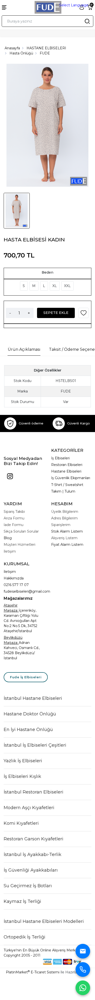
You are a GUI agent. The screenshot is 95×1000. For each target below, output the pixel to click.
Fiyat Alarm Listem (67, 544)
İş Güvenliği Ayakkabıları (31, 870)
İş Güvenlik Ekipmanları (70, 478)
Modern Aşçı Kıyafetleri (29, 807)
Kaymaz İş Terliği (22, 901)
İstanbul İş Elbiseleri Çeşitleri (35, 745)
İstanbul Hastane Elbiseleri (33, 698)
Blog (8, 538)
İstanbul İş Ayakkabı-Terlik (32, 854)
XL (54, 286)
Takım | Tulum (63, 491)
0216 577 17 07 (16, 585)
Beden (47, 272)
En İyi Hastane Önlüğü (28, 729)
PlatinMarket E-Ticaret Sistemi (32, 972)
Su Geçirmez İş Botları (28, 885)
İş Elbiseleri (60, 458)
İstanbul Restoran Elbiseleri (33, 792)
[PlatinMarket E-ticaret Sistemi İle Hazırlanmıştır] (26, 961)
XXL (67, 286)
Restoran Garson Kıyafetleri (33, 839)
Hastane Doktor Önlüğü (30, 714)
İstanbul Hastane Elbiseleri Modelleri (44, 921)
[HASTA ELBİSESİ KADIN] (47, 126)
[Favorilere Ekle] (83, 314)
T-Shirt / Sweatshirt (67, 485)
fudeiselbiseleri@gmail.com (27, 591)
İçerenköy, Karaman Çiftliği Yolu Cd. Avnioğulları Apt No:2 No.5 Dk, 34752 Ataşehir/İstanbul (21, 620)
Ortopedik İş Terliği (24, 937)
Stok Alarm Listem (67, 531)
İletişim (10, 571)
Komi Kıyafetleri (21, 823)
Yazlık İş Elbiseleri (23, 760)
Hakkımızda (14, 578)
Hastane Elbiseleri (66, 471)
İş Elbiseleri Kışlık (22, 776)
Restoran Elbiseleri (66, 465)
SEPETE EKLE (55, 312)
